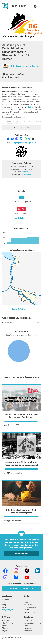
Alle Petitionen (7, 623)
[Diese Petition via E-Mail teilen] (33, 139)
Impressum (28, 628)
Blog (4, 605)
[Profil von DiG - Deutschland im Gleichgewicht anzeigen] (5, 68)
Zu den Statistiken (19, 309)
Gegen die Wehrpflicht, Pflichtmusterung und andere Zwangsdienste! (21, 463)
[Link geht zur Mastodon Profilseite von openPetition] (5, 577)
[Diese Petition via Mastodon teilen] (17, 139)
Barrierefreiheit (29, 631)
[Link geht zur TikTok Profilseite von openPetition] (27, 570)
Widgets (27, 602)
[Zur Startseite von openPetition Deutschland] (14, 6)
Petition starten (8, 626)
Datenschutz (28, 626)
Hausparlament (30, 607)
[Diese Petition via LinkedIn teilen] (21, 139)
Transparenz (28, 620)
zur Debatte (20, 218)
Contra (21, 209)
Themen (5, 628)
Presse (4, 607)
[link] (39, 6)
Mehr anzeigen (20, 128)
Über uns (5, 600)
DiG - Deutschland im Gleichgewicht (25, 66)
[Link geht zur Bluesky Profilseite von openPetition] (16, 577)
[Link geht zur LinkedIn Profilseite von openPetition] (37, 570)
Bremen (25, 172)
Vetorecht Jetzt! (30, 612)
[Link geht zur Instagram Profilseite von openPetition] (16, 570)
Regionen (5, 631)
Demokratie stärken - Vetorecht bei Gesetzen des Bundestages (21, 415)
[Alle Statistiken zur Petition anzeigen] (21, 304)
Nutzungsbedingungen (32, 623)
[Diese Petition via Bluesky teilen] (12, 139)
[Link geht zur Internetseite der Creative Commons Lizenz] (3, 638)
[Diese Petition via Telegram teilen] (29, 139)
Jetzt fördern (21, 553)
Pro (21, 197)
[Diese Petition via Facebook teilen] (8, 139)
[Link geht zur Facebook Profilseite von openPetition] (5, 570)
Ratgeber (5, 620)
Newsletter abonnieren (21, 588)
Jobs (4, 602)
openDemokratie (30, 605)
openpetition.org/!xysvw (24, 143)
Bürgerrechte (25, 174)
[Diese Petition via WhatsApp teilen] (25, 139)
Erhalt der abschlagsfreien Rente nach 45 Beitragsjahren (21, 511)
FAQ (25, 600)
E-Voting (27, 610)
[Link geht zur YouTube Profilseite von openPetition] (27, 577)
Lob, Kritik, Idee (8, 610)
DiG (29, 107)
